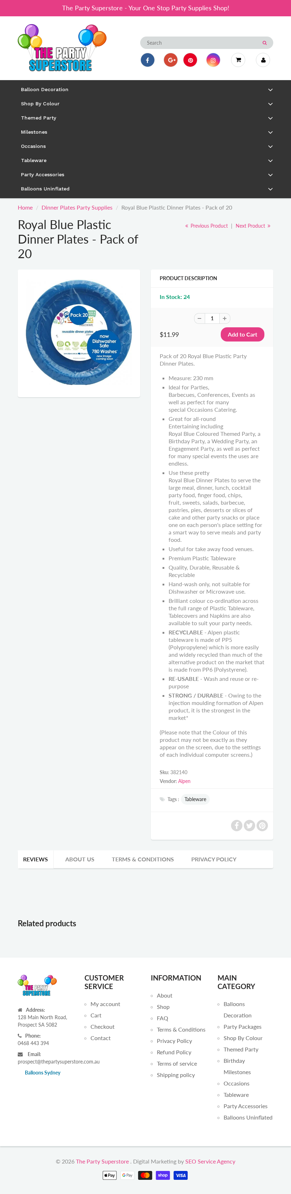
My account (105, 1003)
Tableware (195, 799)
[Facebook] (148, 60)
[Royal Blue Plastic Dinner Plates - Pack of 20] (79, 332)
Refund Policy (174, 1052)
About (164, 995)
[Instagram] (213, 60)
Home (25, 207)
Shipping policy (176, 1074)
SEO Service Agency (210, 1161)
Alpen (184, 781)
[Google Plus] (171, 60)
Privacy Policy (213, 859)
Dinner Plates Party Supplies (77, 207)
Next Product (251, 226)
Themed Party (241, 1049)
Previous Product (208, 226)
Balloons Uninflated (248, 1117)
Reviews (35, 859)
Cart (95, 1015)
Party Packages (243, 1026)
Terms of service (177, 1063)
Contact (100, 1037)
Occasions (236, 1083)
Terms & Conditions (143, 859)
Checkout (102, 1026)
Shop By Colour (243, 1037)
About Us (79, 859)
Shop (163, 1006)
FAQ (162, 1018)
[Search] (264, 43)
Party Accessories (246, 1106)
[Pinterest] (190, 60)
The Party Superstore (102, 1161)
